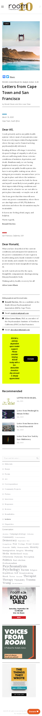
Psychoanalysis (15, 566)
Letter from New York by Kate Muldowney (27, 437)
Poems (7, 474)
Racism (25, 570)
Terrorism (19, 576)
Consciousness (20, 537)
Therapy (8, 579)
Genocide (6, 547)
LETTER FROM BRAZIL (26, 398)
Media (6, 553)
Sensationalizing (26, 573)
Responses (9, 504)
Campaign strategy (18, 534)
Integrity (20, 550)
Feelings (21, 544)
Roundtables (9, 514)
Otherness (8, 557)
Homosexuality (23, 547)
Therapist (29, 576)
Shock (5, 576)
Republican (8, 573)
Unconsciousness (17, 583)
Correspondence (11, 484)
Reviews (8, 509)
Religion (33, 570)
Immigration (9, 550)
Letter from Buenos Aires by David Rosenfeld (27, 425)
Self (16, 573)
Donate (30, 359)
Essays (7, 469)
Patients (18, 557)
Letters (6, 24)
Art (6, 479)
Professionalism (10, 563)
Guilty (13, 547)
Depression (22, 541)
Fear (15, 544)
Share (12, 77)
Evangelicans (7, 544)
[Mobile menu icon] (2, 6)
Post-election (19, 560)
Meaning (29, 550)
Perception (29, 557)
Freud (28, 544)
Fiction (7, 494)
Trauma (30, 579)
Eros (28, 541)
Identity (34, 547)
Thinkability (19, 580)
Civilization (30, 534)
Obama (25, 554)
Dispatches (9, 524)
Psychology (11, 569)
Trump (7, 582)
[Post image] (8, 401)
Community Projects (13, 489)
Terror (12, 576)
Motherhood (16, 553)
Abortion (5, 534)
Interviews (9, 499)
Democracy (10, 540)
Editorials (8, 464)
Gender (36, 544)
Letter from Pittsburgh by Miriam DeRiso (28, 412)
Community (8, 537)
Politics (7, 560)
